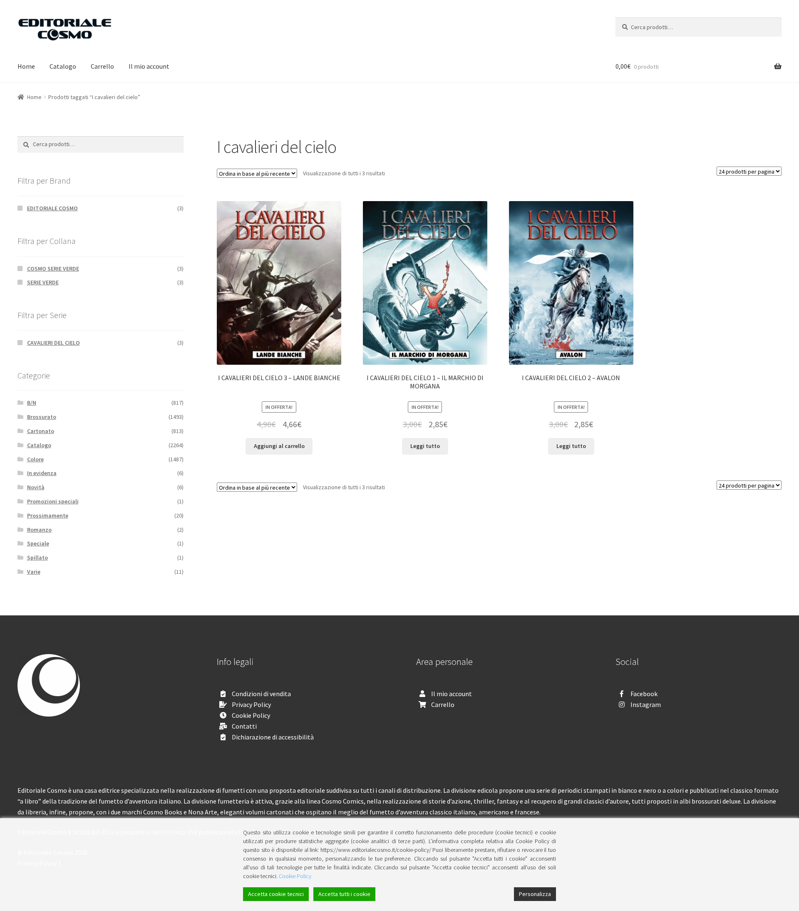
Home (26, 66)
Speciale (38, 543)
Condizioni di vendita (261, 693)
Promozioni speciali (53, 501)
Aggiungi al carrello (279, 446)
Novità (36, 487)
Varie (33, 571)
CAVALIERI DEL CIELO (53, 342)
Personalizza (535, 894)
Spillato (37, 557)
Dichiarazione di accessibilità (273, 737)
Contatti (244, 726)
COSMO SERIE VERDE (53, 268)
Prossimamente (47, 515)
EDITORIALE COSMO (52, 208)
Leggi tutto (425, 446)
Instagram (645, 704)
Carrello (102, 66)
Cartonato (40, 431)
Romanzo (39, 529)
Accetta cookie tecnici (276, 894)
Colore (35, 459)
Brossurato (41, 417)
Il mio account (149, 66)
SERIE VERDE (43, 282)
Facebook (644, 693)
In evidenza (42, 473)
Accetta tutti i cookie (344, 894)
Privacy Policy (251, 704)
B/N (31, 402)
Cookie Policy (251, 715)
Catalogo (63, 66)
